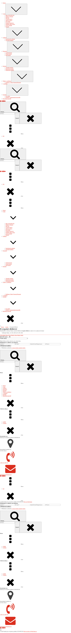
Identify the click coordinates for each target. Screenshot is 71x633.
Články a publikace (7, 282)
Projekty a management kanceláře (13, 310)
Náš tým (7, 226)
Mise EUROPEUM (10, 223)
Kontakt (4, 296)
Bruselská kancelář (7, 311)
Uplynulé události (9, 249)
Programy (5, 250)
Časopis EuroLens (10, 231)
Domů (4, 210)
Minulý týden (14, 335)
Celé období (2, 335)
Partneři (7, 235)
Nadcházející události (10, 248)
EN (3, 136)
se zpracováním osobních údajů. (18, 348)
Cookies (4, 423)
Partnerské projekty (10, 281)
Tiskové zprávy (9, 228)
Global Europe (9, 262)
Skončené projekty (10, 279)
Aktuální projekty (9, 278)
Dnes (7, 335)
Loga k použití (9, 233)
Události (4, 236)
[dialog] (35, 74)
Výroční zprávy (9, 227)
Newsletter (8, 230)
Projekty (4, 266)
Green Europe (9, 264)
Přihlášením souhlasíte (13, 348)
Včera (9, 335)
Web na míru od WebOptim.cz (30, 631)
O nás (4, 211)
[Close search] (30, 118)
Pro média (8, 308)
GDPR (4, 422)
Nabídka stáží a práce (10, 232)
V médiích (5, 295)
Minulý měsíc (20, 335)
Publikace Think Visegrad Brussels (13, 294)
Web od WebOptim (28, 501)
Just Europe (8, 265)
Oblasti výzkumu (9, 224)
